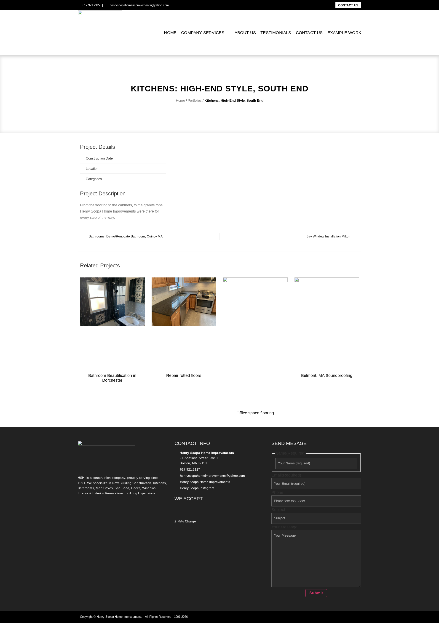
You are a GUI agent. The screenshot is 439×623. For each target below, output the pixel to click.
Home (170, 33)
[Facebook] (172, 5)
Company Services (202, 33)
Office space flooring (255, 413)
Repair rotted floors (183, 375)
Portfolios (195, 100)
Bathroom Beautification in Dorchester (112, 378)
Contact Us (309, 33)
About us (245, 33)
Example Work (344, 33)
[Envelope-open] (357, 616)
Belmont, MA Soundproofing (326, 375)
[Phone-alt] (351, 616)
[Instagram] (177, 5)
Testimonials (275, 33)
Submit (316, 593)
